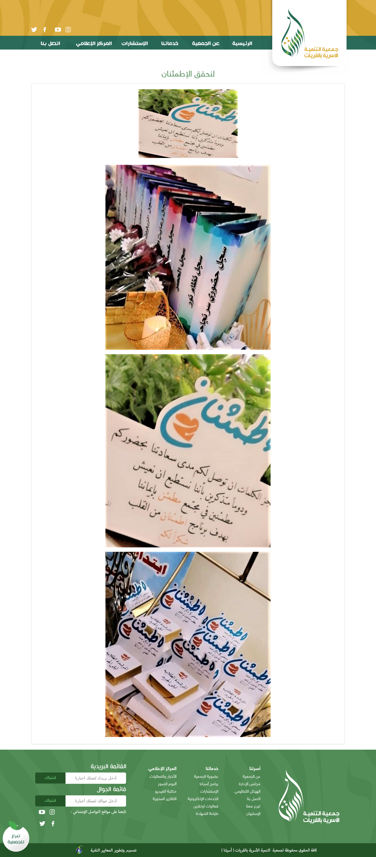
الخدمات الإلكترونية (203, 799)
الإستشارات (209, 791)
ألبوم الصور (167, 784)
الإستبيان (253, 814)
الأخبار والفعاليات (163, 776)
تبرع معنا (253, 806)
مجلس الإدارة (249, 784)
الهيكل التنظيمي (247, 791)
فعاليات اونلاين (206, 806)
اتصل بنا (253, 799)
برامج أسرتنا (209, 784)
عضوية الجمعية (206, 776)
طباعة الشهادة (207, 814)
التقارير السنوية (164, 799)
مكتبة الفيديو (165, 791)
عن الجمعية (251, 776)
